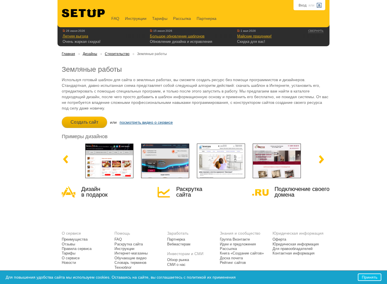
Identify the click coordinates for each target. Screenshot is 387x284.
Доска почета (231, 258)
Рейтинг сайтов (233, 263)
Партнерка (206, 18)
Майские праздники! (254, 36)
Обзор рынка (178, 260)
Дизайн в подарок (94, 191)
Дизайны (90, 54)
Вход (303, 5)
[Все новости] (64, 31)
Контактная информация (293, 253)
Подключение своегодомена (302, 191)
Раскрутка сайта (189, 191)
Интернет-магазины (131, 253)
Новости (69, 263)
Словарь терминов (130, 263)
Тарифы (159, 18)
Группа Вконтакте (235, 239)
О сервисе (71, 258)
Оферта (279, 239)
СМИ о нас (176, 265)
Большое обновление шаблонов (177, 36)
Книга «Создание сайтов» (242, 253)
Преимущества (75, 239)
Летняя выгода (75, 36)
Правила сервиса (77, 249)
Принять (369, 277)
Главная (68, 54)
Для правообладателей (292, 249)
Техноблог (123, 268)
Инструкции (135, 18)
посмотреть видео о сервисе (146, 122)
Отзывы (68, 244)
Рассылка (182, 18)
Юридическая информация (296, 244)
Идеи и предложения (238, 244)
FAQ (115, 18)
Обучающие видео (130, 258)
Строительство (117, 54)
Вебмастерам (178, 244)
